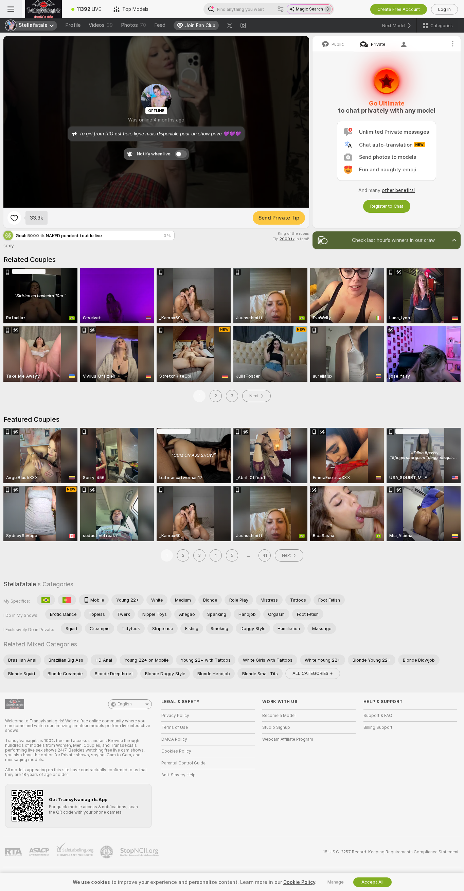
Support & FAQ (377, 715)
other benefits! (398, 190)
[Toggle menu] (11, 9)
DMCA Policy (174, 739)
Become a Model (279, 715)
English (125, 704)
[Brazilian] (46, 599)
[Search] (280, 9)
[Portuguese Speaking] (67, 599)
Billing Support (377, 727)
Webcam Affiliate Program (287, 739)
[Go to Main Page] (43, 9)
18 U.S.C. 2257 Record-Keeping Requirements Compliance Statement (391, 852)
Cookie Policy (299, 882)
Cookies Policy (176, 751)
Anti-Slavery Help (178, 775)
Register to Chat (386, 206)
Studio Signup (276, 727)
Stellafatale (19, 584)
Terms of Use (174, 727)
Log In (444, 9)
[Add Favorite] (14, 218)
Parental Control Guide (183, 763)
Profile (73, 25)
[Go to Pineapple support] (107, 852)
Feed (159, 25)
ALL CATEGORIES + (312, 673)
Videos (101, 25)
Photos (133, 25)
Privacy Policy (175, 715)
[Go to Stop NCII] (140, 852)
